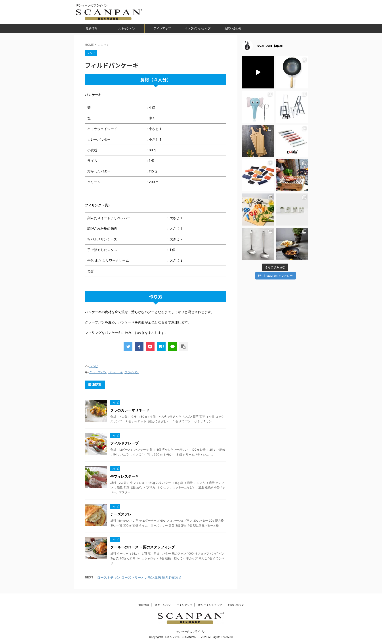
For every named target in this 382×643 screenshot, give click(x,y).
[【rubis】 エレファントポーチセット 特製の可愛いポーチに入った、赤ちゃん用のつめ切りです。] (258, 107)
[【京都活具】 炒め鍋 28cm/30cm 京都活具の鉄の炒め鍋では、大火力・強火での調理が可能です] (292, 72)
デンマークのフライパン (191, 631)
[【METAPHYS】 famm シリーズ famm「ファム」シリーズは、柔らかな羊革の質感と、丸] (258, 175)
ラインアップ (162, 28)
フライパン (131, 372)
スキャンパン (127, 28)
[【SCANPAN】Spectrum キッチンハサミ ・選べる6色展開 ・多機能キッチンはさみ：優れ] (258, 209)
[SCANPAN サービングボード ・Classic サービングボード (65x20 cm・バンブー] (258, 141)
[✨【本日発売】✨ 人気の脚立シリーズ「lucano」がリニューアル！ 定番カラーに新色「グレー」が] (292, 107)
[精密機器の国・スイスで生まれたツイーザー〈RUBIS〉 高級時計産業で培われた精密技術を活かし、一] (292, 141)
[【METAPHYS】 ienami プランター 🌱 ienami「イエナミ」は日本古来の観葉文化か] (292, 209)
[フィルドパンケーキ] (161, 346)
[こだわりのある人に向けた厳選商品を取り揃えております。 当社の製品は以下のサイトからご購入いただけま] (292, 244)
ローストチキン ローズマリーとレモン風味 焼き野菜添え (139, 577)
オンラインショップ (197, 28)
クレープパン (98, 372)
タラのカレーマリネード (129, 410)
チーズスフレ (121, 514)
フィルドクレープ (124, 443)
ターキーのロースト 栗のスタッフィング (142, 547)
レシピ (93, 366)
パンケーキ (115, 372)
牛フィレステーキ (124, 476)
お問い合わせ (233, 28)
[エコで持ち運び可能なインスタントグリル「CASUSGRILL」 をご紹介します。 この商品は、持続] (258, 72)
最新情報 (91, 28)
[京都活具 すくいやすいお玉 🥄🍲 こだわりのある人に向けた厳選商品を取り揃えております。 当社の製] (258, 244)
